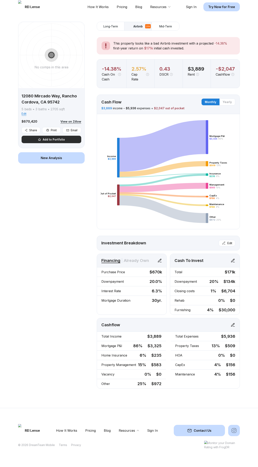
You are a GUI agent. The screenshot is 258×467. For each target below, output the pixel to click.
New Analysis (51, 158)
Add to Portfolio (54, 139)
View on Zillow (70, 121)
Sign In (191, 7)
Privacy (76, 445)
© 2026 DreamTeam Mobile (36, 445)
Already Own (136, 260)
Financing (110, 260)
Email (74, 130)
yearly (227, 102)
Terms (63, 445)
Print (54, 130)
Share (33, 130)
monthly (210, 102)
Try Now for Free (221, 7)
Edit (24, 113)
